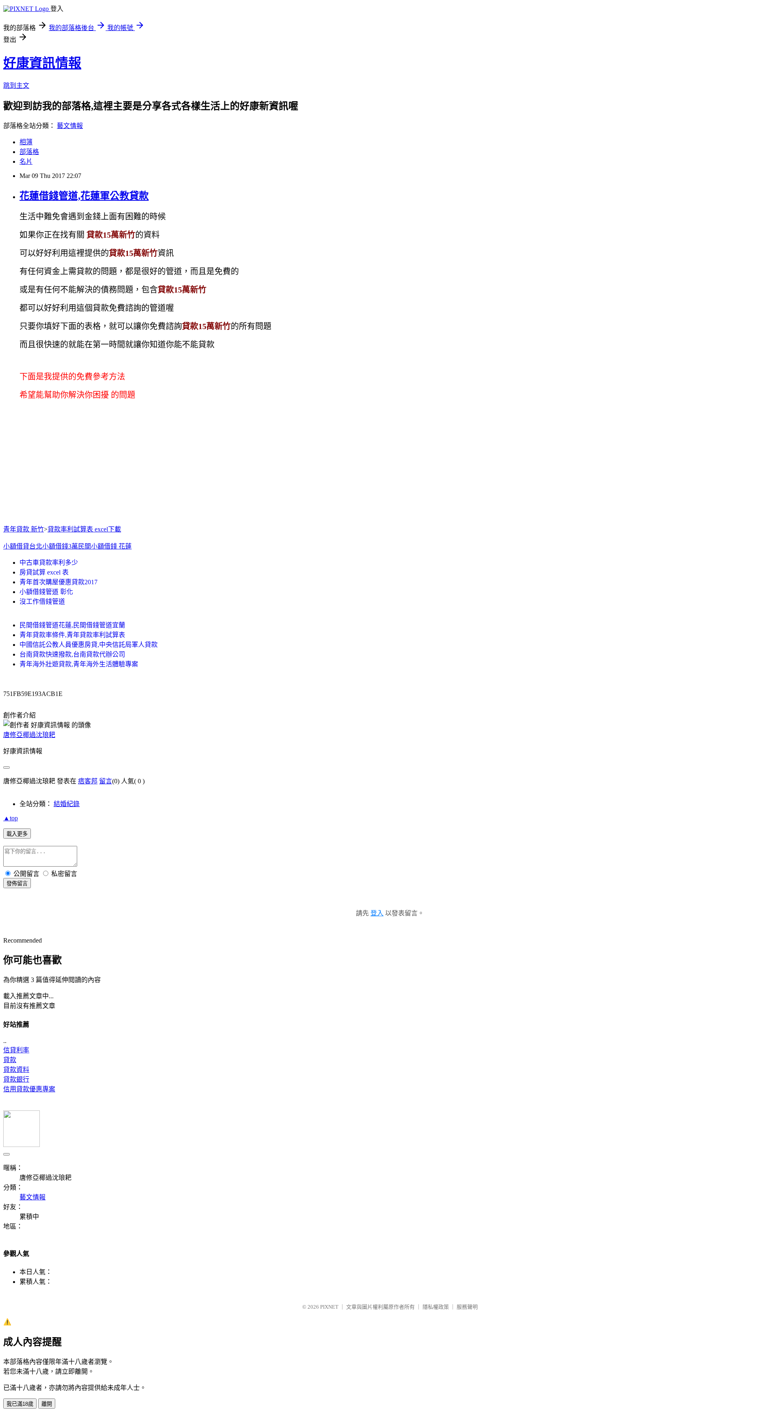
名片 (26, 161)
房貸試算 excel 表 (44, 572)
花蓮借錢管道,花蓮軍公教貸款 (84, 196)
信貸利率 (16, 1050)
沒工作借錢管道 (42, 601)
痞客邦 (88, 781)
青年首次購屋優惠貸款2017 (59, 582)
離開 (46, 1404)
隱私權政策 (435, 1307)
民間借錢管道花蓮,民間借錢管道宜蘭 (72, 625)
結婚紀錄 (67, 803)
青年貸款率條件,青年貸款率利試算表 (72, 634)
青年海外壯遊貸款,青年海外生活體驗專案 (79, 664)
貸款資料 (16, 1069)
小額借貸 (16, 546)
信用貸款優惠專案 (29, 1089)
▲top (10, 818)
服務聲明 (467, 1307)
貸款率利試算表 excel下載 (84, 529)
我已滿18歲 (19, 1404)
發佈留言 (17, 883)
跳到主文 (16, 85)
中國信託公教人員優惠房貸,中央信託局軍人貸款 (89, 644)
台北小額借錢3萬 (53, 546)
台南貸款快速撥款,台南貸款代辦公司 (72, 654)
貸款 (9, 1059)
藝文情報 (70, 125)
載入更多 (17, 834)
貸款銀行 (16, 1079)
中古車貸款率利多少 (49, 562)
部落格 (29, 151)
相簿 (26, 142)
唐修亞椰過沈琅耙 (29, 734)
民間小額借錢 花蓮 (105, 546)
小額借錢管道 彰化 (46, 591)
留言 (105, 781)
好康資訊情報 (42, 63)
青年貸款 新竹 (23, 529)
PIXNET (329, 1307)
